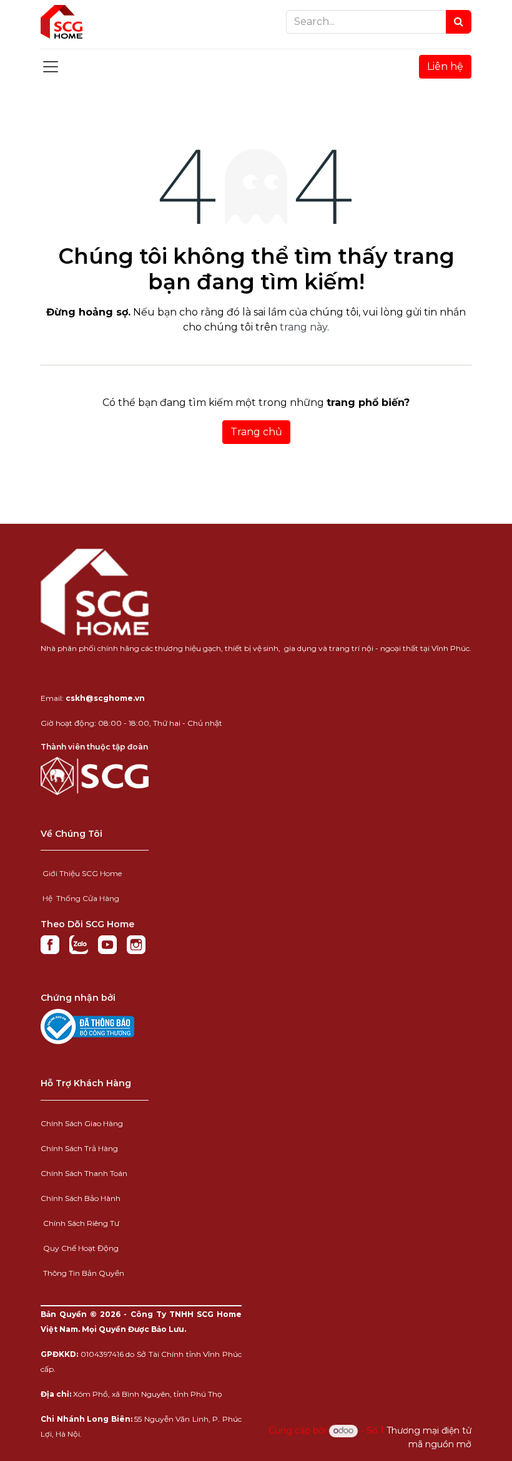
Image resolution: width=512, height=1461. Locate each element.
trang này (303, 327)
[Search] (458, 22)
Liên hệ (445, 66)
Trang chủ (256, 432)
